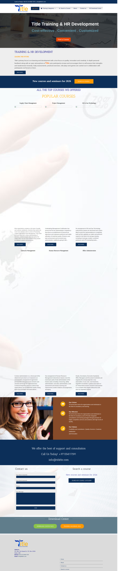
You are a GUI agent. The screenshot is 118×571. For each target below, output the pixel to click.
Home (36, 8)
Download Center (96, 8)
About (75, 8)
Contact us (83, 8)
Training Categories (48, 8)
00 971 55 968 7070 (24, 554)
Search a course (65, 569)
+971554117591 (67, 454)
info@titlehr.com (41, 1)
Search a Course (65, 8)
